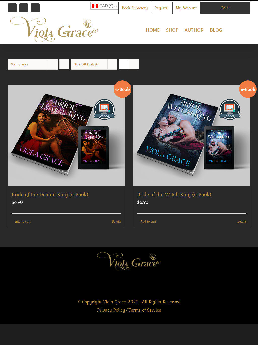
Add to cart (23, 221)
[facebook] (226, 284)
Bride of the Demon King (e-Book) (50, 194)
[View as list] (134, 64)
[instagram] (247, 284)
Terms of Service (144, 310)
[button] (242, 29)
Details (116, 221)
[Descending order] (64, 64)
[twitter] (237, 284)
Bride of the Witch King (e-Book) (174, 194)
